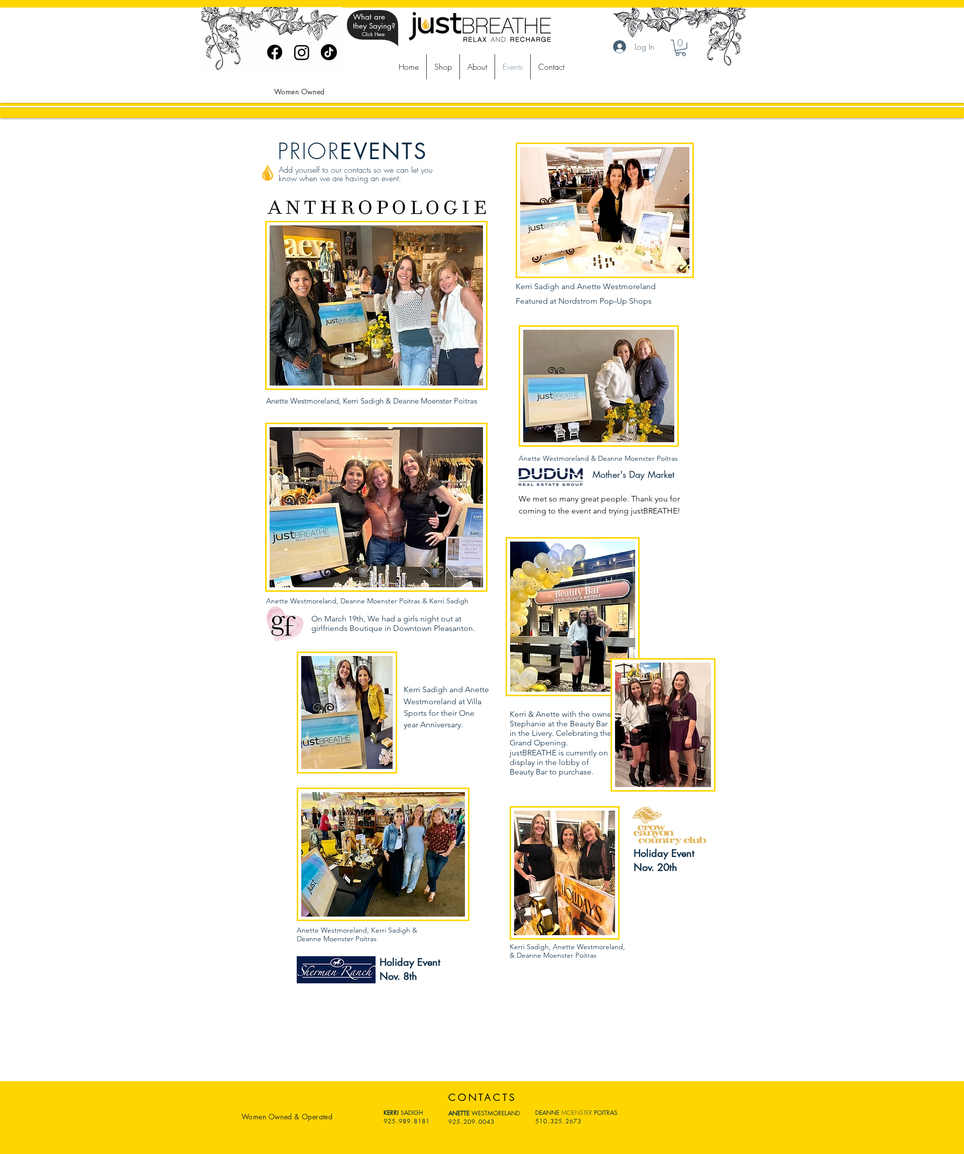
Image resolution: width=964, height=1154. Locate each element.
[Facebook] (275, 52)
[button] (680, 48)
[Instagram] (302, 52)
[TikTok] (329, 52)
